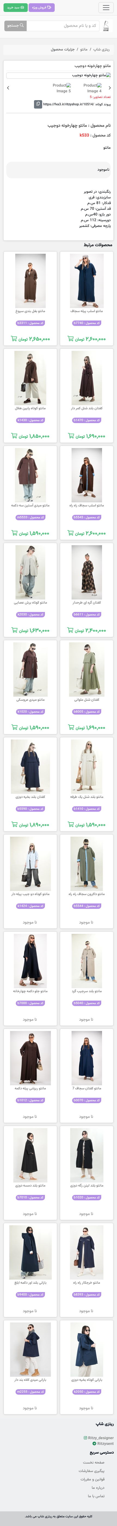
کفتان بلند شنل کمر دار (87, 408)
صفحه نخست (93, 1463)
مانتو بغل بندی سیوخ (30, 311)
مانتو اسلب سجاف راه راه (86, 505)
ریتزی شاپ (101, 50)
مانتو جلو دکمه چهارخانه (30, 991)
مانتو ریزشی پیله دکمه (30, 1088)
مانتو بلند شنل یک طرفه (86, 797)
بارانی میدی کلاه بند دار (30, 1380)
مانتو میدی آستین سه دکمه (30, 505)
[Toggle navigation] (106, 7)
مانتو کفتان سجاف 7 (86, 1088)
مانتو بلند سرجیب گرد (87, 991)
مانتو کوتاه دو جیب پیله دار (30, 894)
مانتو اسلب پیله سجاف (86, 311)
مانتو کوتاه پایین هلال (30, 408)
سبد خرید (13, 7)
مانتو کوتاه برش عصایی (30, 602)
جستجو (13, 26)
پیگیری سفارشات (91, 1471)
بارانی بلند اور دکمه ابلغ (30, 1283)
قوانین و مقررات (92, 1480)
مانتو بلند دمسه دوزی (30, 1185)
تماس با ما (96, 1496)
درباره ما (98, 1488)
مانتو (84, 50)
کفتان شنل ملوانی (86, 700)
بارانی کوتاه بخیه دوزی (86, 1380)
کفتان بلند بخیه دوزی (30, 797)
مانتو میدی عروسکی (30, 700)
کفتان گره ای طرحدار (87, 602)
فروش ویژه (39, 7)
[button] (110, 88)
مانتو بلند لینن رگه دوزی (86, 1185)
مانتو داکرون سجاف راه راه (87, 894)
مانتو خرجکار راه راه (86, 1283)
